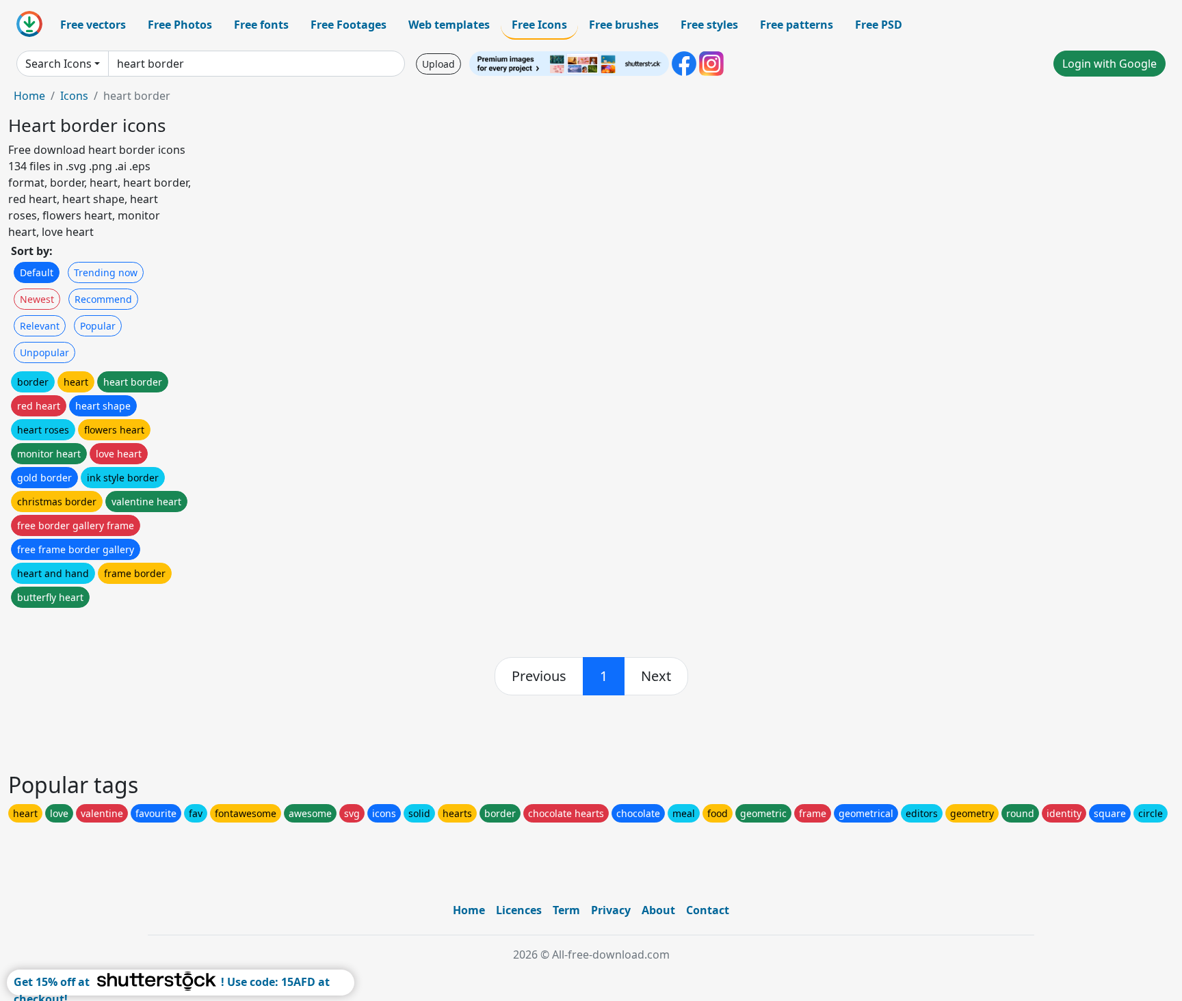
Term (566, 910)
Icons (74, 95)
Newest (37, 299)
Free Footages (348, 24)
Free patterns (796, 24)
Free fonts (261, 24)
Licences (519, 910)
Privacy (611, 910)
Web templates (449, 24)
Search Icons (58, 63)
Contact (707, 910)
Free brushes (624, 24)
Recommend (103, 299)
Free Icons (539, 24)
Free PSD (878, 24)
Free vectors (93, 24)
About (658, 910)
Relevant (40, 325)
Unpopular (44, 352)
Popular (98, 325)
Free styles (709, 24)
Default (36, 272)
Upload (438, 63)
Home (29, 95)
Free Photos (180, 24)
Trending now (105, 272)
